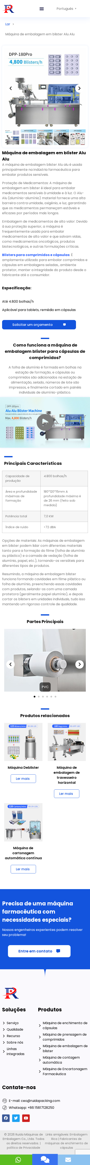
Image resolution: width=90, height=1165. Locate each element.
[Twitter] (16, 1042)
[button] (41, 8)
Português (65, 8)
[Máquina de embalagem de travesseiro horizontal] (67, 665)
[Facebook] (6, 1042)
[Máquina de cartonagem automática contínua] (23, 746)
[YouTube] (26, 1042)
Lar (7, 24)
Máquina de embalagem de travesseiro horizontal (67, 699)
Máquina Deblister (23, 691)
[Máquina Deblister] (23, 665)
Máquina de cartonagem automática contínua (23, 777)
